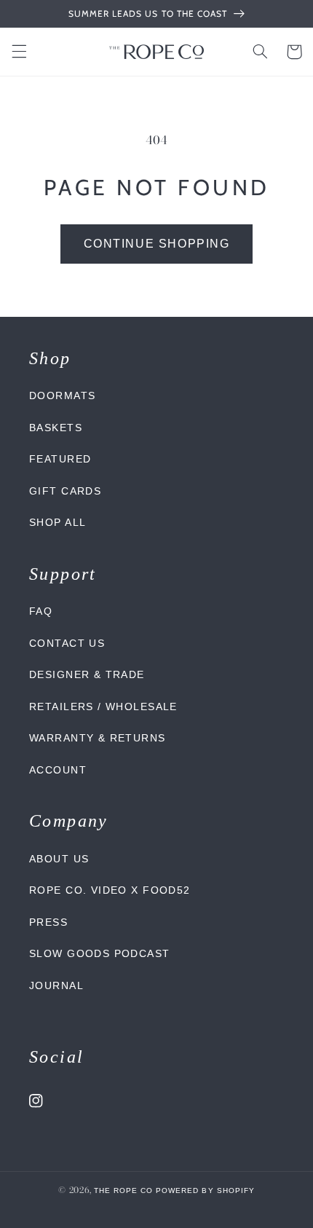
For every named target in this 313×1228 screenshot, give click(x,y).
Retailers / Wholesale (103, 706)
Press (48, 922)
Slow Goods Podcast (99, 953)
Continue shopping (157, 243)
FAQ (40, 611)
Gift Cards (65, 491)
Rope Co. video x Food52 (110, 890)
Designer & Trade (87, 674)
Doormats (62, 395)
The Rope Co (123, 1190)
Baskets (55, 427)
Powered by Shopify (205, 1190)
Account (58, 770)
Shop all (57, 522)
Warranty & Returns (97, 738)
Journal (56, 985)
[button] (19, 51)
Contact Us (67, 643)
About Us (59, 859)
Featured (60, 459)
